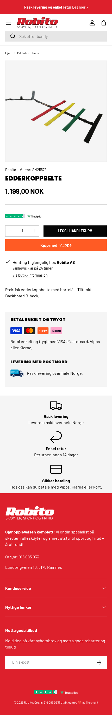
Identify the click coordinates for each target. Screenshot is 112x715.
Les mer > (80, 7)
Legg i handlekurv (75, 231)
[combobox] (56, 36)
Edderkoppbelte (28, 53)
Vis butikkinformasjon (30, 275)
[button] (103, 23)
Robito (10, 170)
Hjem (8, 53)
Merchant (92, 702)
